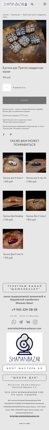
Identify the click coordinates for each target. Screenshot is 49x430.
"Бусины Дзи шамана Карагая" (14, 122)
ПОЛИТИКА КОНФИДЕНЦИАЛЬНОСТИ (24, 416)
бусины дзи (16, 14)
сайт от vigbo (24, 423)
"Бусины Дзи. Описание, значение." (16, 128)
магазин (6, 14)
